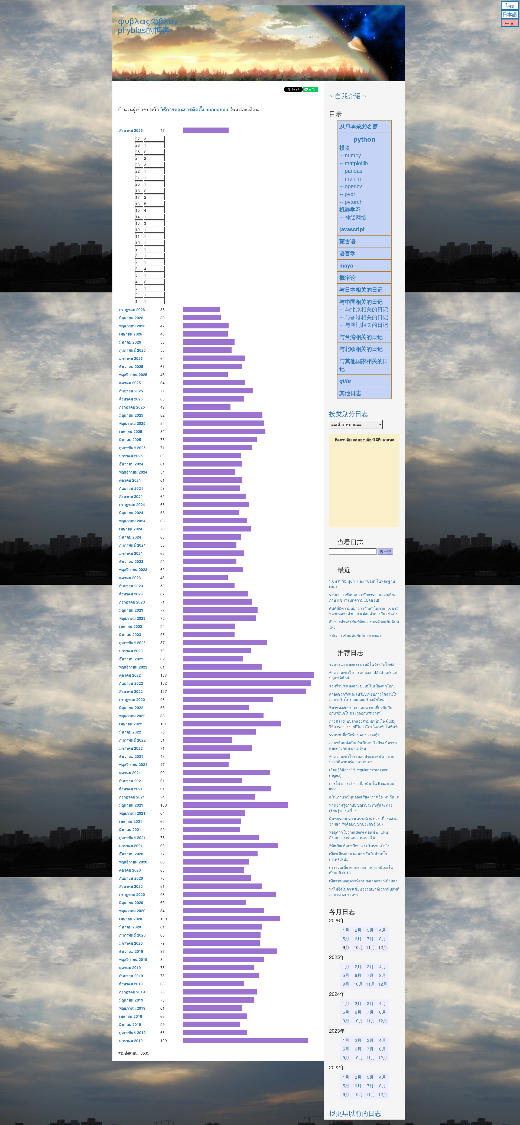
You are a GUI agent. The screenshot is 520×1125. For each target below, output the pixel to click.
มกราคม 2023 (131, 650)
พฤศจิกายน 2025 (133, 374)
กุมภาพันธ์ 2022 (132, 740)
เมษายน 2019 (130, 1016)
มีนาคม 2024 (130, 537)
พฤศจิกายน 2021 (133, 764)
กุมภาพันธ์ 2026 (132, 350)
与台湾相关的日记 (361, 337)
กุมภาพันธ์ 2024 (132, 545)
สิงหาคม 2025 (131, 399)
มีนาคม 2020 (130, 927)
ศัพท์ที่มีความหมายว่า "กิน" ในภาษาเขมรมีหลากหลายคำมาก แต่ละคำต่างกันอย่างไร (364, 610)
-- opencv (350, 186)
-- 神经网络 (352, 217)
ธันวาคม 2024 (131, 464)
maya (346, 265)
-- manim (350, 178)
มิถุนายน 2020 (131, 902)
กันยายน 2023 (131, 585)
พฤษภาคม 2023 (132, 618)
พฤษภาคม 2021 (132, 813)
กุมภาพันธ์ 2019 (132, 1032)
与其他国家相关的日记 (363, 365)
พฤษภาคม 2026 (132, 325)
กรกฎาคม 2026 (132, 309)
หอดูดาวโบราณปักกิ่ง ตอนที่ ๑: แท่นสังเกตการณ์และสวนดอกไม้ (358, 834)
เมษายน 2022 (130, 723)
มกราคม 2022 (131, 748)
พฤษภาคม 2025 (132, 423)
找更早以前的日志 (355, 1113)
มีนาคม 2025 (130, 439)
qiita (345, 380)
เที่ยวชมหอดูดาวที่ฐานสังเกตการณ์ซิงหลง (363, 880)
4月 (382, 930)
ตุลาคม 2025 (130, 382)
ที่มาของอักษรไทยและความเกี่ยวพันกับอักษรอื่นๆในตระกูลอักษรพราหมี (360, 710)
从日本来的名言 (358, 126)
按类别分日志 (348, 413)
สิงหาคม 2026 (131, 130)
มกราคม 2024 (131, 553)
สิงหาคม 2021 (131, 788)
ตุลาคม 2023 (130, 577)
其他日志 (350, 393)
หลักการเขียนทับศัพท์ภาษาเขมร (355, 635)
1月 (346, 930)
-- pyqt (347, 194)
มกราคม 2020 (131, 943)
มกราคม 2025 (131, 455)
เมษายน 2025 (130, 431)
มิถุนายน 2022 (131, 707)
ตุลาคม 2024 (130, 480)
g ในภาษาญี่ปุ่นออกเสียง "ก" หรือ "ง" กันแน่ (364, 797)
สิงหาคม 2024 (131, 496)
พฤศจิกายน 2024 (133, 472)
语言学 (347, 253)
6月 (358, 938)
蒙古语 (347, 241)
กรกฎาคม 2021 (132, 797)
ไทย (509, 5)
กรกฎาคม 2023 (132, 602)
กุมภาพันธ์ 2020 (132, 935)
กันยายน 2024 (131, 488)
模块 (344, 147)
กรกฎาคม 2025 (132, 407)
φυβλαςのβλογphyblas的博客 (148, 25)
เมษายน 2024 (130, 528)
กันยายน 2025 (131, 390)
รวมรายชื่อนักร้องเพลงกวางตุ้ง (354, 734)
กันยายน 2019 (131, 975)
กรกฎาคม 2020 (132, 894)
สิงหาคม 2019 (131, 983)
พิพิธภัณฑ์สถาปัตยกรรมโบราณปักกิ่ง (359, 845)
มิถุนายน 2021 (131, 805)
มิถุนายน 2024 (131, 512)
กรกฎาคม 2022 (132, 699)
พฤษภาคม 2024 (132, 520)
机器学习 (350, 209)
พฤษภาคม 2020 (132, 910)
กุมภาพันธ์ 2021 (132, 837)
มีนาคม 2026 (130, 342)
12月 (382, 984)
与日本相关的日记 (361, 289)
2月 (358, 930)
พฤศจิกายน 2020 (133, 862)
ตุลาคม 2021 (130, 772)
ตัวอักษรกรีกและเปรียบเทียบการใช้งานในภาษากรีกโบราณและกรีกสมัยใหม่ (363, 696)
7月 (370, 938)
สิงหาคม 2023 (131, 593)
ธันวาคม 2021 (131, 756)
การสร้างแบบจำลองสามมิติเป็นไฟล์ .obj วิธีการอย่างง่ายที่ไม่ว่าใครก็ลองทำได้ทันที (363, 723)
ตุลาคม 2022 (130, 675)
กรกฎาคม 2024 (132, 504)
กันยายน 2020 (131, 878)
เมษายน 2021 (130, 821)
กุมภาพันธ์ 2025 (132, 447)
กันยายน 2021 (131, 780)
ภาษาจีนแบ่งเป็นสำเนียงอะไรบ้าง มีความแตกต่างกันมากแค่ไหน (363, 745)
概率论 (347, 277)
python (364, 139)
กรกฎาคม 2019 (132, 991)
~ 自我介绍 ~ (347, 95)
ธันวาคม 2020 (131, 853)
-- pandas (350, 170)
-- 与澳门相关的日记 (363, 324)
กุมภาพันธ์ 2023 (132, 642)
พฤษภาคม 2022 (132, 715)
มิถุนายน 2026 (131, 317)
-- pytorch (351, 202)
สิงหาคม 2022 (131, 691)
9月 (346, 984)
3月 (370, 930)
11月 (370, 984)
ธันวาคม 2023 (131, 561)
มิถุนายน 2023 (131, 610)
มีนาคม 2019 (130, 1024)
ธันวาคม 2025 (131, 366)
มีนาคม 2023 (130, 634)
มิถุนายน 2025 (131, 415)
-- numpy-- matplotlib (353, 159)
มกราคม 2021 (131, 845)
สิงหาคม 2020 (131, 886)
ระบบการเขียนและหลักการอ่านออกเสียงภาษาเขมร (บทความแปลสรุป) (362, 597)
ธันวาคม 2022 (131, 658)
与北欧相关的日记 (361, 349)
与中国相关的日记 (361, 301)
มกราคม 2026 (131, 358)
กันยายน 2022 (131, 683)
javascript (352, 229)
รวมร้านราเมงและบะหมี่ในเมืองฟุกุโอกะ (362, 686)
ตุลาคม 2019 (130, 967)
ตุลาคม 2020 (130, 870)
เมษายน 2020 (130, 918)
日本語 (509, 14)
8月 (382, 938)
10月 (358, 984)
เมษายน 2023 (130, 626)
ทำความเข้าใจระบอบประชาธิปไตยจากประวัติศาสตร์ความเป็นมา (361, 759)
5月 (346, 938)
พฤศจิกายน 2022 (133, 667)
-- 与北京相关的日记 (363, 309)
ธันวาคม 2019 (131, 951)
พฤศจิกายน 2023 (133, 569)
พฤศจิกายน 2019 (133, 959)
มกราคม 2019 (131, 1040)
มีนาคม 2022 (130, 732)
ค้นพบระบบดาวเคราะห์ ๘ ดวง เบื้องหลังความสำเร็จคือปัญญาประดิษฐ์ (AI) (363, 821)
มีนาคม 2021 (130, 829)
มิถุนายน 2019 (131, 1000)
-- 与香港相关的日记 (363, 317)
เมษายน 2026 (130, 334)
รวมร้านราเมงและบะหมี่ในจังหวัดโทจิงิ (361, 664)
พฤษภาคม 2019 (132, 1008)
